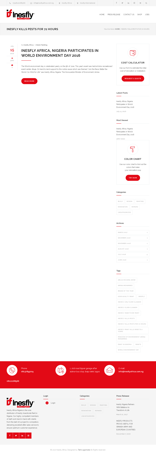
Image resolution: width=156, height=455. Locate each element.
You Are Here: (109, 29)
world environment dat (128, 350)
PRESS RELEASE (114, 15)
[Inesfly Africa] (29, 14)
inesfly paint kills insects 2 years (130, 330)
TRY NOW (133, 178)
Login (53, 403)
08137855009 (27, 371)
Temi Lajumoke (84, 450)
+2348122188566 (19, 3)
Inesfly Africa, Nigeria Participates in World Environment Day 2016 (125, 104)
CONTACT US (128, 15)
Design (129, 201)
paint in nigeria (125, 344)
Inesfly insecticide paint (128, 313)
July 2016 (133, 254)
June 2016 (133, 260)
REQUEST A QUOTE (133, 78)
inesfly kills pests (126, 318)
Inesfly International (87, 3)
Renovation (123, 207)
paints (138, 344)
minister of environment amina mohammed (131, 338)
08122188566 (13, 381)
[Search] (146, 3)
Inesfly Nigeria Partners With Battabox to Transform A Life (125, 407)
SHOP (139, 15)
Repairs (135, 207)
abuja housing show (127, 280)
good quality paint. (126, 296)
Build (38, 45)
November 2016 (133, 243)
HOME (101, 15)
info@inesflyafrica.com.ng (44, 3)
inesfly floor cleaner (127, 307)
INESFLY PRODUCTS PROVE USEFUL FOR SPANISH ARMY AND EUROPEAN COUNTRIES (125, 425)
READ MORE (29, 81)
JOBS (147, 15)
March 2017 (133, 232)
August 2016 (133, 249)
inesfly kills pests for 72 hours (132, 324)
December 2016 (133, 238)
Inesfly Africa (67, 3)
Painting (44, 45)
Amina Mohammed (125, 285)
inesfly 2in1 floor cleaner (129, 302)
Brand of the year (126, 291)
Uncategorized (124, 212)
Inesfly (141, 296)
